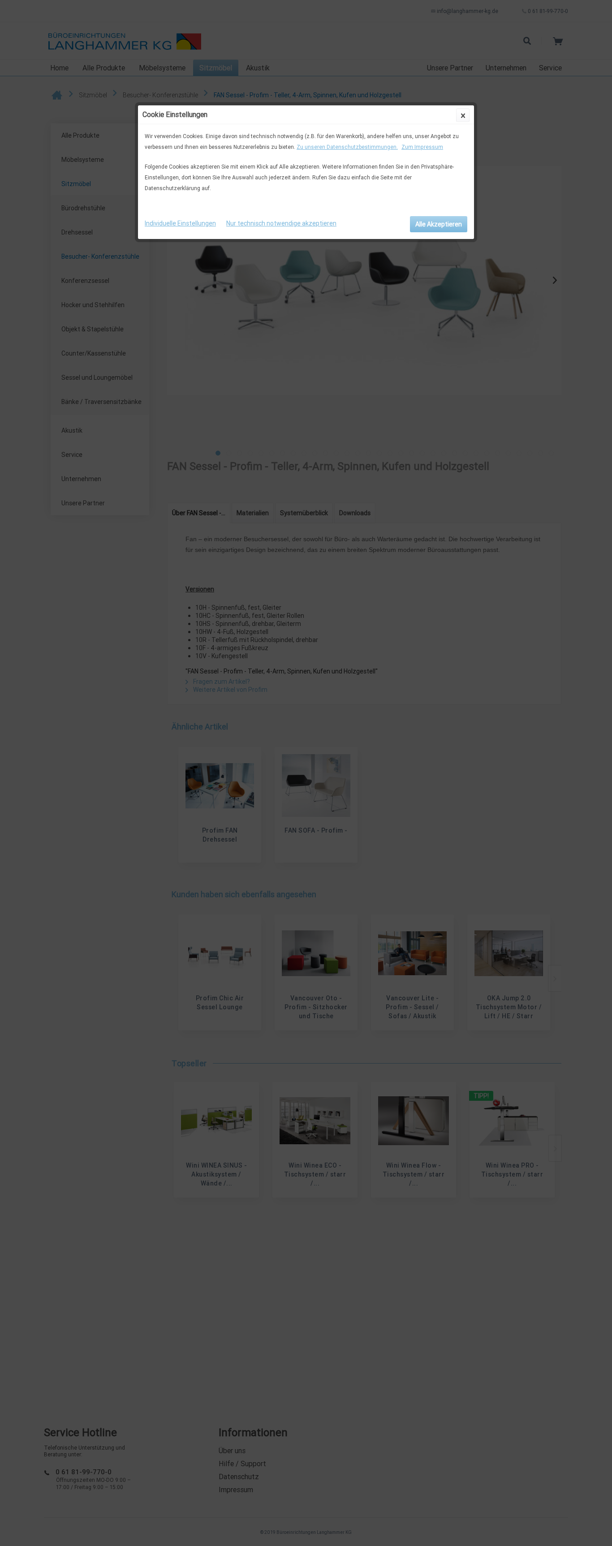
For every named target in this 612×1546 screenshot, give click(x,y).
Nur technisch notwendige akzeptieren (281, 223)
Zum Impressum (422, 146)
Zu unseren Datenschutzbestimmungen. (347, 146)
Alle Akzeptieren (438, 224)
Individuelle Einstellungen (180, 223)
